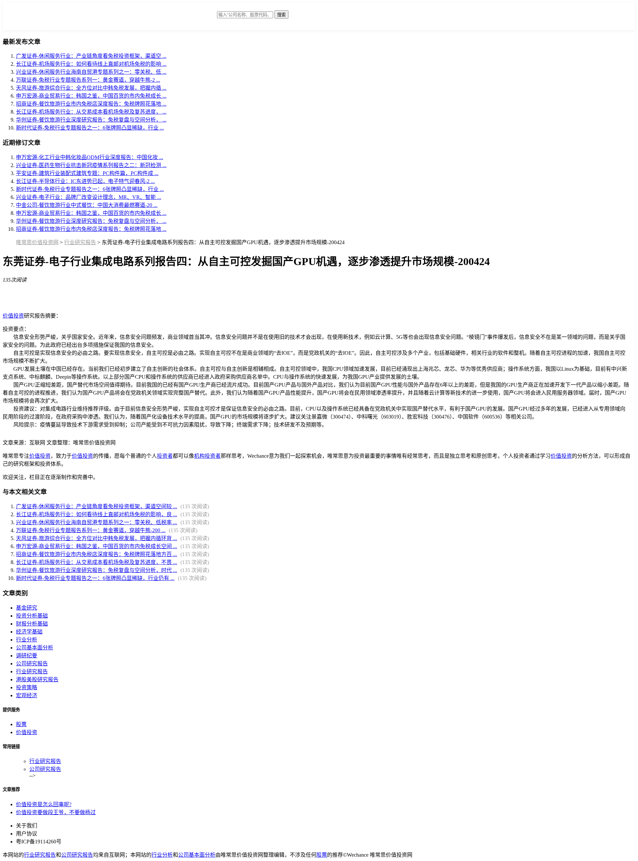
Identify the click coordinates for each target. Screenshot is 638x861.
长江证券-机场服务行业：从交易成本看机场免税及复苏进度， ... (91, 112)
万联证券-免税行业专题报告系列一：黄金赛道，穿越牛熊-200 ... (90, 530)
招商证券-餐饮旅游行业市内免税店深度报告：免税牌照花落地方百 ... (96, 554)
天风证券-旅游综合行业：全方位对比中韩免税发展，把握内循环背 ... (96, 538)
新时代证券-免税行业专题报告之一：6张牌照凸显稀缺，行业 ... (90, 128)
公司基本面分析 (34, 647)
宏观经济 (26, 695)
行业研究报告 (80, 242)
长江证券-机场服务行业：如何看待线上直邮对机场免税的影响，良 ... (96, 514)
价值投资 (13, 316)
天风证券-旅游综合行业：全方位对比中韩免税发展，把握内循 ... (91, 88)
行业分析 (26, 639)
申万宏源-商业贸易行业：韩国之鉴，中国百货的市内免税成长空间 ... (96, 546)
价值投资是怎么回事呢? (43, 804)
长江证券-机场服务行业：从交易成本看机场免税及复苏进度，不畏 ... (96, 562)
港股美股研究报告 (37, 679)
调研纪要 (26, 655)
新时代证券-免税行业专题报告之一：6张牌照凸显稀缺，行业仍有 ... (95, 578)
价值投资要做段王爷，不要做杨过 (56, 812)
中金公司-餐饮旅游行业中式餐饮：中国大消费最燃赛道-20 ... (87, 205)
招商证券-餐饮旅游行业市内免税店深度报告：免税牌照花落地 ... (91, 104)
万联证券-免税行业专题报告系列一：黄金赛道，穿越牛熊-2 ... (88, 80)
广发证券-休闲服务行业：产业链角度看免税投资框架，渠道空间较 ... (96, 506)
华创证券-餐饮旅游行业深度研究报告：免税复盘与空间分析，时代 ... (96, 570)
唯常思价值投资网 (37, 242)
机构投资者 (207, 456)
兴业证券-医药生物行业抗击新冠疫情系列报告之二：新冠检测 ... (91, 165)
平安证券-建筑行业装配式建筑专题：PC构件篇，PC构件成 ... (87, 173)
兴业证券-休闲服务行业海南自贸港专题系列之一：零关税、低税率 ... (96, 522)
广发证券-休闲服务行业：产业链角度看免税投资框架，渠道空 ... (91, 56)
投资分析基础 (32, 616)
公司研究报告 (32, 663)
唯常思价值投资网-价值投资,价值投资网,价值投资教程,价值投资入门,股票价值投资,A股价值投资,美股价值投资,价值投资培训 (164, 18)
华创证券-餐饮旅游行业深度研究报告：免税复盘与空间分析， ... (91, 120)
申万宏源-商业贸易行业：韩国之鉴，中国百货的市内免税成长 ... (91, 96)
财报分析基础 (32, 623)
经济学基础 (29, 631)
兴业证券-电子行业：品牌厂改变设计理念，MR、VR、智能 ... (88, 197)
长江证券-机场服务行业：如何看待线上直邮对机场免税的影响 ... (91, 64)
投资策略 (26, 687)
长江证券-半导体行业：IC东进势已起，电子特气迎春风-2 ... (85, 181)
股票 (21, 724)
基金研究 (26, 608)
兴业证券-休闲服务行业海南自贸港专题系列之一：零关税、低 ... (91, 72)
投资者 (165, 456)
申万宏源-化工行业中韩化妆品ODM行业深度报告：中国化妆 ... (89, 157)
